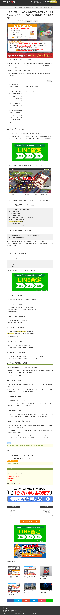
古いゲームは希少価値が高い (16, 112)
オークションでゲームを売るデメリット (18, 103)
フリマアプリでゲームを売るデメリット (18, 98)
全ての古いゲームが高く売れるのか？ (16, 119)
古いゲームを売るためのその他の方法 (16, 93)
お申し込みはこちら (31, 521)
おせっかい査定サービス (14, 225)
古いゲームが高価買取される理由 (15, 110)
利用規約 (24, 613)
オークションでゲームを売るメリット (18, 100)
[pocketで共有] (42, 600)
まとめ (9, 122)
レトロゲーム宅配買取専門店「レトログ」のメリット (21, 89)
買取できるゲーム (19, 4)
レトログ (12, 613)
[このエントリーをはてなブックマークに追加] (34, 600)
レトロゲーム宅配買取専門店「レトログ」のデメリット (22, 91)
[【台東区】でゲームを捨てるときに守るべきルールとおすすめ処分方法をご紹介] (30, 570)
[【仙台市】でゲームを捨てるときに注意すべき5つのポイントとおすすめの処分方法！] (14, 570)
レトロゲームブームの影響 (16, 115)
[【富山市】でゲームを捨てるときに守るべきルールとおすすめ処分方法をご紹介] (14, 587)
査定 (54, 1)
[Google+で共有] (26, 600)
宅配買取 (35, 21)
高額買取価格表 (30, 4)
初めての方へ (8, 4)
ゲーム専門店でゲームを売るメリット (18, 105)
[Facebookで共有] (10, 600)
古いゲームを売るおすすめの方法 (15, 84)
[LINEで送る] (49, 600)
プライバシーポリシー (32, 613)
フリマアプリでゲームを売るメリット (18, 96)
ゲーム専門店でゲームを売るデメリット (18, 107)
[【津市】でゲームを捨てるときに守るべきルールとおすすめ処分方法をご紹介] (30, 586)
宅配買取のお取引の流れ (12, 463)
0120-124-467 (46, 1)
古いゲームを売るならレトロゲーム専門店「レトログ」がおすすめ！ (24, 86)
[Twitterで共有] (18, 600)
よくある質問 (41, 4)
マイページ (52, 4)
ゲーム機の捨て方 (28, 21)
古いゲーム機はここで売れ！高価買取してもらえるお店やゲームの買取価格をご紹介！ (25, 445)
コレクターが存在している (16, 117)
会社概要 (18, 613)
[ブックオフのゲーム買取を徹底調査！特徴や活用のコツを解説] (46, 586)
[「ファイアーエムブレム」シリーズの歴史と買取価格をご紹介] (46, 570)
